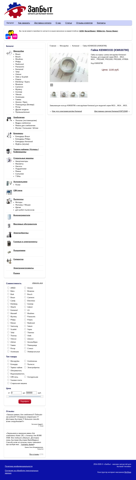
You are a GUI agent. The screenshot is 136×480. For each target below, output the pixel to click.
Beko (12, 291)
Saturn (29, 326)
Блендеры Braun (22, 136)
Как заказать (24, 23)
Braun (17, 54)
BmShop (127, 472)
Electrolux (31, 301)
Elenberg (13, 304)
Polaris (18, 79)
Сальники (19, 174)
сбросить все (37, 283)
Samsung (14, 326)
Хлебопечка (32, 361)
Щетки (18, 207)
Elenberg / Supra (22, 82)
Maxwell (13, 313)
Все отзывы (34, 454)
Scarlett (13, 329)
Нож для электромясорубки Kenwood (67, 111)
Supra (29, 329)
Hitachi (13, 307)
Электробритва (33, 368)
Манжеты (19, 164)
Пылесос (31, 364)
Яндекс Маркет (112, 31)
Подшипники (20, 169)
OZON (81, 31)
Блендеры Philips (22, 139)
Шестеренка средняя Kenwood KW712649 (111, 111)
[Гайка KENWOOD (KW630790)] (69, 67)
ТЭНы (18, 176)
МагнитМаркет (90, 31)
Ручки (17, 185)
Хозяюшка (19, 97)
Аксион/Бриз (32, 342)
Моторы (18, 202)
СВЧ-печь (14, 377)
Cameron (19, 87)
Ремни (18, 171)
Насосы (18, 166)
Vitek (29, 336)
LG (28, 310)
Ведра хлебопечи (23, 123)
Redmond (19, 64)
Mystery (18, 89)
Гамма (18, 99)
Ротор (17, 107)
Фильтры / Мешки (23, 205)
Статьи (68, 23)
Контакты (101, 23)
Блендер (14, 364)
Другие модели (22, 109)
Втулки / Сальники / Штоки (26, 128)
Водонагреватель (17, 374)
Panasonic (19, 67)
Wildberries (101, 31)
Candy (12, 301)
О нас (58, 23)
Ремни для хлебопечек (25, 125)
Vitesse (18, 94)
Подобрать (24, 401)
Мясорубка (14, 361)
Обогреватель (16, 371)
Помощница (32, 345)
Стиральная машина (18, 383)
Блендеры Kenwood (24, 141)
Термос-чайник (16, 368)
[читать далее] (27, 444)
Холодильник (32, 377)
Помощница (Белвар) (24, 104)
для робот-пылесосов (24, 210)
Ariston (30, 288)
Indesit (30, 307)
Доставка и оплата (42, 23)
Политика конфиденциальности (19, 466)
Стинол (30, 348)
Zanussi (30, 339)
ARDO (12, 288)
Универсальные (33, 352)
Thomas (13, 336)
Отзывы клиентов (84, 23)
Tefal (17, 72)
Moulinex (19, 59)
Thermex (30, 333)
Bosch (18, 57)
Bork (12, 294)
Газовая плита (16, 380)
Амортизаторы (21, 161)
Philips (18, 62)
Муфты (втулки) (22, 144)
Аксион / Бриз (21, 102)
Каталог (10, 23)
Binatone (19, 84)
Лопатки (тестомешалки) (26, 120)
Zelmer (18, 74)
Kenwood (19, 69)
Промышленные (22, 112)
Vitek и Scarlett (21, 77)
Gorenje (18, 92)
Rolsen (13, 323)
